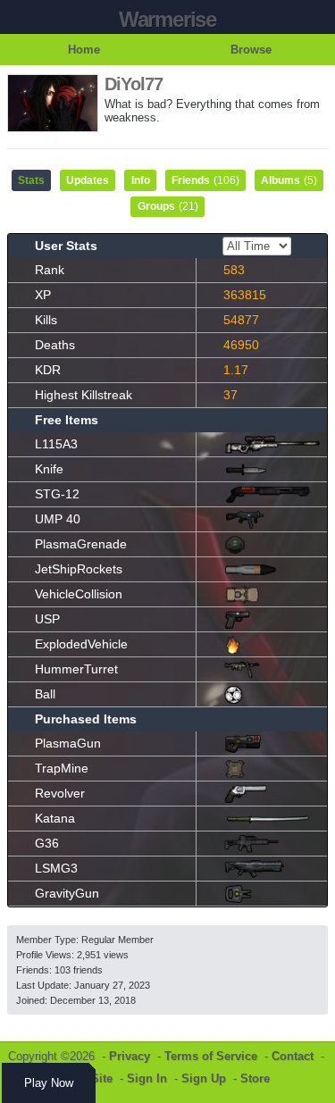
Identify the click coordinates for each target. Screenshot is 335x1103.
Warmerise (167, 19)
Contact (293, 1056)
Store (255, 1078)
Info (140, 180)
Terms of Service (210, 1056)
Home (84, 49)
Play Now (48, 1083)
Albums (289, 180)
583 (234, 270)
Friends (205, 180)
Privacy (129, 1056)
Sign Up (203, 1078)
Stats (31, 180)
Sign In (147, 1078)
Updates (87, 180)
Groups (168, 206)
